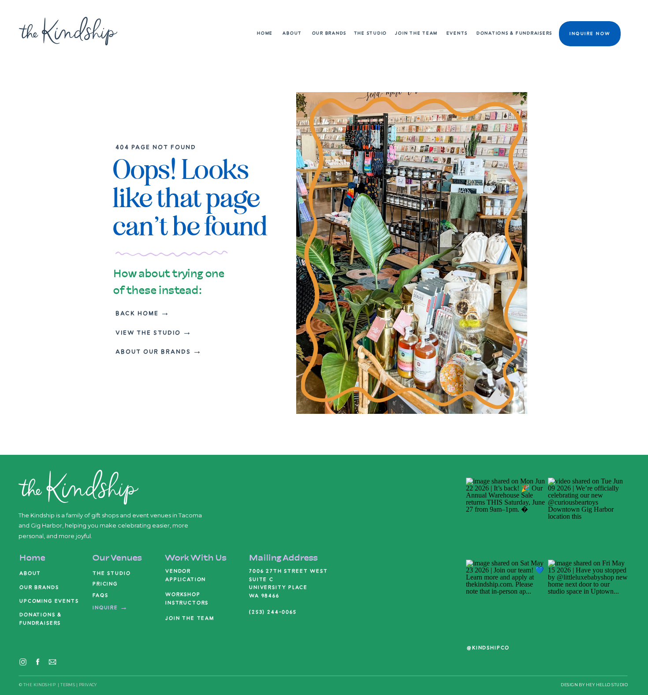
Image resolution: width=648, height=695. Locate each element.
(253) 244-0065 (272, 612)
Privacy (88, 684)
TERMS (67, 684)
